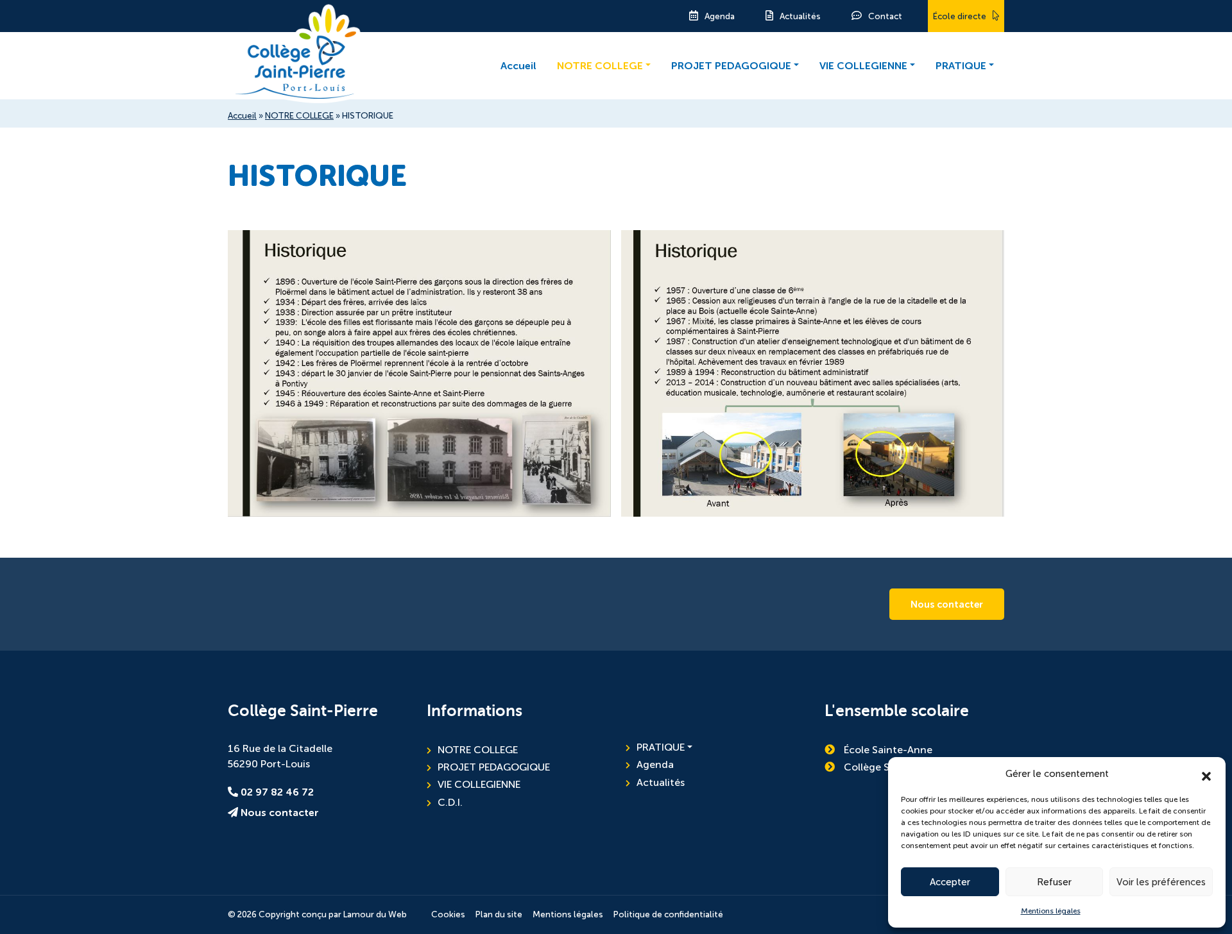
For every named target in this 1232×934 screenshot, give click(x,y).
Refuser (1054, 882)
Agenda (720, 16)
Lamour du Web (375, 914)
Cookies (448, 914)
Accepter (950, 882)
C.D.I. (450, 802)
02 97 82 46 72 (276, 792)
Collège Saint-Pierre (891, 767)
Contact (885, 16)
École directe (959, 16)
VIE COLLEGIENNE (863, 66)
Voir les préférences (1161, 882)
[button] (1206, 773)
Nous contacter (947, 604)
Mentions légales (1051, 910)
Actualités (800, 16)
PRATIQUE (961, 66)
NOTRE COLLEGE (600, 66)
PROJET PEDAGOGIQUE (731, 66)
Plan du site (498, 914)
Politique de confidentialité (668, 914)
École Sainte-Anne (886, 749)
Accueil (518, 66)
